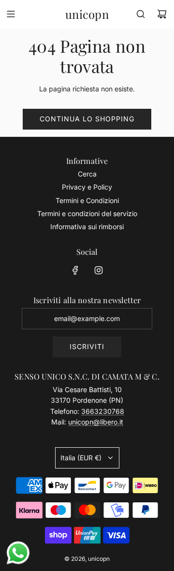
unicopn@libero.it (95, 422)
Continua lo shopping (87, 119)
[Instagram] (98, 270)
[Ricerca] (140, 14)
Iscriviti (87, 346)
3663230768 (102, 411)
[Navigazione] (10, 14)
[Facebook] (75, 270)
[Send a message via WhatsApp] (18, 553)
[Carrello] (162, 14)
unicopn (87, 14)
